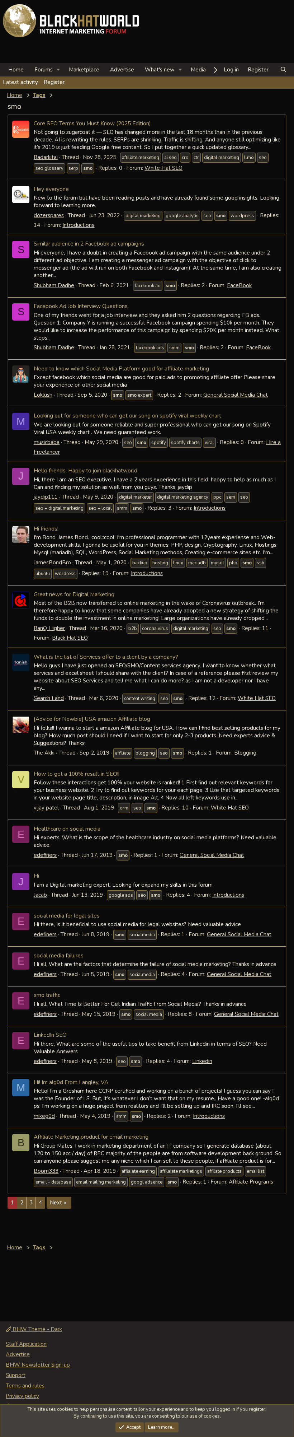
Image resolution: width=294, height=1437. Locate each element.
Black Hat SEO (70, 637)
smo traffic (47, 995)
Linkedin (202, 1061)
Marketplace (84, 69)
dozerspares (49, 215)
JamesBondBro (52, 562)
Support (15, 1375)
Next (56, 1202)
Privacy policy (22, 1396)
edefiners (45, 855)
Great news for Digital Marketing (74, 594)
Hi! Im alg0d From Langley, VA (71, 1082)
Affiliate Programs (251, 1181)
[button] (58, 69)
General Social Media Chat (235, 394)
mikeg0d (44, 1116)
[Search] (283, 69)
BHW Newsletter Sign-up (38, 1364)
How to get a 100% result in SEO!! (76, 774)
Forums (43, 69)
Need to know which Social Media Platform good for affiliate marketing (121, 368)
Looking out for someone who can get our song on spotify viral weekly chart (127, 415)
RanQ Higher (49, 628)
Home (16, 69)
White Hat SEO (163, 168)
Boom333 (46, 1171)
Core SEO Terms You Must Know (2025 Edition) (92, 123)
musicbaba (47, 442)
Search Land (49, 698)
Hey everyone (51, 189)
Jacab (40, 895)
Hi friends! (46, 528)
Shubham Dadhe (54, 285)
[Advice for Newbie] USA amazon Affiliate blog (92, 719)
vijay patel (46, 807)
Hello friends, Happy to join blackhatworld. (86, 470)
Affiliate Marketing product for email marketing (91, 1136)
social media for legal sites (67, 915)
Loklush (43, 394)
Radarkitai (46, 157)
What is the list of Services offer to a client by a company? (106, 657)
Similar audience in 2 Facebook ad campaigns (89, 243)
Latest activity (20, 82)
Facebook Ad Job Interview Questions (81, 306)
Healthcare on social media (67, 828)
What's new (160, 69)
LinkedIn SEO (50, 1035)
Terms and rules (25, 1385)
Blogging (245, 752)
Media (198, 69)
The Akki (44, 752)
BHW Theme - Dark (36, 1329)
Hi (36, 876)
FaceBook (239, 285)
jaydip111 (46, 496)
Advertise (122, 69)
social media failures (59, 955)
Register (54, 82)
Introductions (78, 225)
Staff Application (26, 1344)
